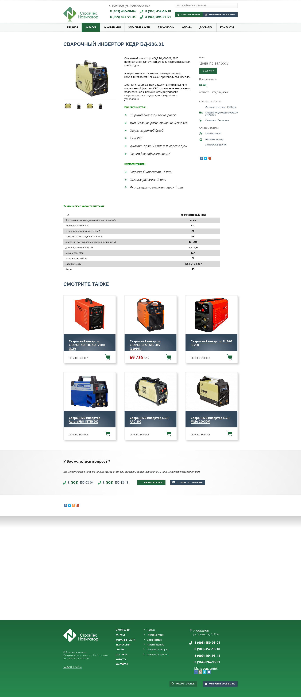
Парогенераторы (155, 644)
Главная (72, 27)
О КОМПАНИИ (123, 629)
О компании (112, 27)
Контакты (227, 27)
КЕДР (203, 85)
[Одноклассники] (73, 505)
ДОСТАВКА (121, 654)
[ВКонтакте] (201, 158)
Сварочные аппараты (158, 649)
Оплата (187, 27)
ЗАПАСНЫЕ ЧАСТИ (125, 639)
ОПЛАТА (120, 649)
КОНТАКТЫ (122, 664)
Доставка (206, 27)
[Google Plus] (209, 158)
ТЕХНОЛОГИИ (123, 644)
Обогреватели (154, 639)
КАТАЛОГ (120, 634)
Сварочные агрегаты (157, 654)
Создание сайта (72, 666)
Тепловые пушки (155, 634)
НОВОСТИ (121, 659)
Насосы (151, 629)
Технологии (166, 27)
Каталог (91, 27)
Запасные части (139, 27)
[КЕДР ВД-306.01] (89, 78)
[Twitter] (205, 158)
